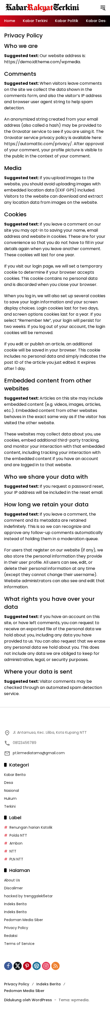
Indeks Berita (15, 904)
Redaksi (10, 935)
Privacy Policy (16, 927)
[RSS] (55, 966)
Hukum (10, 798)
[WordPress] (36, 966)
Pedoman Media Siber (23, 919)
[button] (103, 8)
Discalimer (13, 888)
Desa (8, 782)
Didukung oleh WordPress (28, 1000)
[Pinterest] (27, 966)
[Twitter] (18, 966)
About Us (12, 880)
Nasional (11, 790)
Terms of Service (19, 943)
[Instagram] (46, 966)
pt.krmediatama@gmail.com (39, 752)
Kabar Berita (15, 774)
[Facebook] (8, 966)
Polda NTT (18, 835)
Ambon (16, 843)
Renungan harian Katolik (30, 827)
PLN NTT (16, 859)
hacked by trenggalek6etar (28, 896)
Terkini (10, 806)
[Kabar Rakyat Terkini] (42, 7)
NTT (12, 851)
